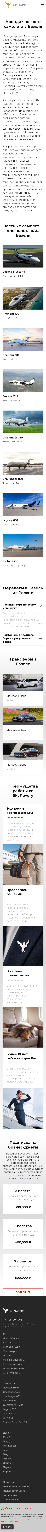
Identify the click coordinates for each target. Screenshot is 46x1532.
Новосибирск (11, 1338)
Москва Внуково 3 (14, 1360)
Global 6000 (10, 1413)
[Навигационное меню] (42, 4)
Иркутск (8, 1355)
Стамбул (8, 1437)
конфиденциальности (16, 1486)
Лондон (7, 1463)
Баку (6, 1454)
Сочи (6, 1334)
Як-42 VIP (8, 1418)
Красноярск (10, 1351)
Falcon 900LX (11, 1401)
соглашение (10, 1495)
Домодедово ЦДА (14, 1368)
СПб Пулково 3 (12, 1373)
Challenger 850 (12, 1396)
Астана (7, 1450)
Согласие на (10, 1499)
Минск (7, 1459)
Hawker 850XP (11, 1388)
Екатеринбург (11, 1347)
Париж (7, 1467)
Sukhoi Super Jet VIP (15, 1422)
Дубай (6, 1433)
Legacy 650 (9, 1409)
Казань (7, 1342)
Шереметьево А (12, 1364)
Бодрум (7, 1441)
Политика (9, 1482)
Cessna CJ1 (9, 1383)
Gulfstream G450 (13, 1405)
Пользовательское (14, 1491)
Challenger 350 (12, 1392)
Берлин (7, 1472)
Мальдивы (9, 1446)
